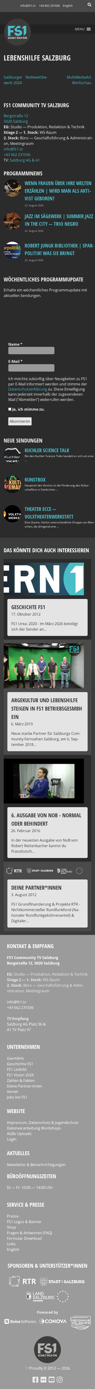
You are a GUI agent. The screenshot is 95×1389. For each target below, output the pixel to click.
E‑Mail (15, 361)
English (68, 5)
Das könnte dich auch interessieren (46, 550)
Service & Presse (25, 1204)
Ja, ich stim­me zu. (28, 409)
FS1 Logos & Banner (24, 1221)
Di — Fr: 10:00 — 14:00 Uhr (30, 1187)
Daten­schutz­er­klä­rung (27, 389)
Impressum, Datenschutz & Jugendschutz (42, 1122)
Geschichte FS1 (20, 1063)
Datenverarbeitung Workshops (34, 1128)
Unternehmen (23, 1046)
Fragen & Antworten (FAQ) (29, 1232)
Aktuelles (18, 1153)
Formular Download (24, 1238)
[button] (80, 29)
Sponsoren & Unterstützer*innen (47, 1265)
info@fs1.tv (28, 5)
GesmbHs (15, 1058)
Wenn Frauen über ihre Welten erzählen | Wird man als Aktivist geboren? (58, 191)
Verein (12, 1091)
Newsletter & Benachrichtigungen (36, 1164)
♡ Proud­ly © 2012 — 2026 (47, 1368)
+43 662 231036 (49, 5)
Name (15, 344)
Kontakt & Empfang (30, 946)
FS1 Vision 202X (20, 1075)
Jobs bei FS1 (17, 1097)
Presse (13, 1216)
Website (16, 1111)
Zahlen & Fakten (21, 1080)
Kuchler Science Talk (47, 450)
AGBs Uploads (19, 1133)
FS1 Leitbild (17, 1069)
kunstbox (35, 479)
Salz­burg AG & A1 (25, 160)
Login (11, 1139)
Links (11, 1243)
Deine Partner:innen (24, 1086)
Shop (11, 1227)
